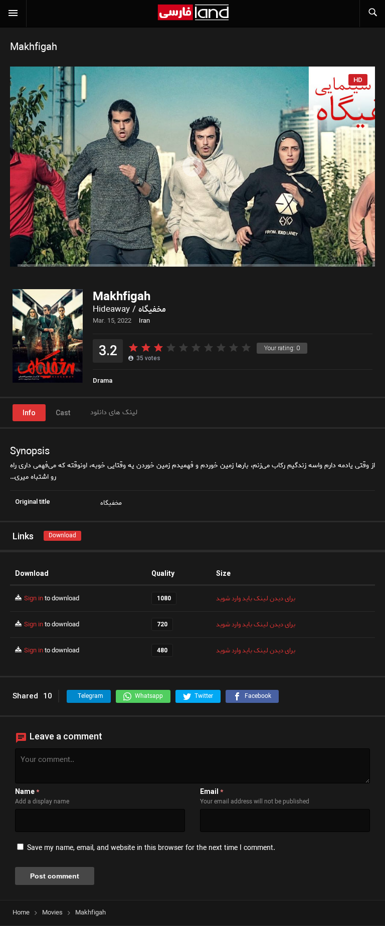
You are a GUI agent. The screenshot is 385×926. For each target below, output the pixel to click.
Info (29, 413)
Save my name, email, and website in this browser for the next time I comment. (151, 848)
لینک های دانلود (113, 412)
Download (62, 535)
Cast (63, 413)
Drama (102, 380)
